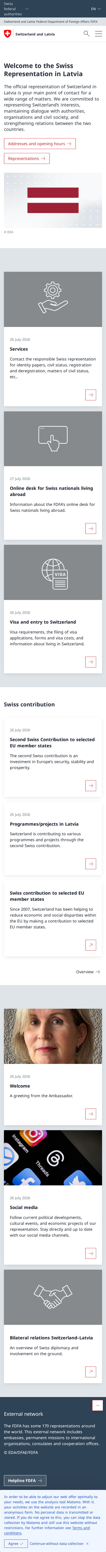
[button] (97, 1405)
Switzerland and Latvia (35, 34)
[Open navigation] (98, 34)
